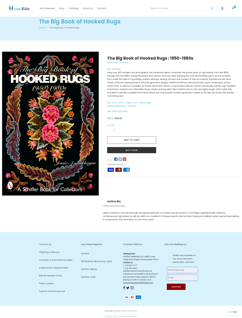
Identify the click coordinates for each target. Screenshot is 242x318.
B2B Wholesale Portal (50, 276)
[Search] (211, 8)
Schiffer (85, 254)
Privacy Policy (111, 316)
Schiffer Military (89, 269)
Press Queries (46, 283)
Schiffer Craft (88, 277)
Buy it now (132, 150)
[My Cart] (232, 8)
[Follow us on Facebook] (116, 159)
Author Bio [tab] (114, 201)
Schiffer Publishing (128, 311)
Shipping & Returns (49, 252)
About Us (88, 8)
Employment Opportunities (53, 268)
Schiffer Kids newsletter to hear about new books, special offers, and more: (184, 258)
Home (42, 27)
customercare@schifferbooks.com (138, 283)
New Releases (47, 8)
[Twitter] (127, 288)
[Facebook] (124, 288)
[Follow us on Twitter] (120, 159)
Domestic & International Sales (55, 260)
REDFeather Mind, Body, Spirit (96, 261)
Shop (62, 8)
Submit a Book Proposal (52, 291)
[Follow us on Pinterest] (124, 159)
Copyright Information (127, 316)
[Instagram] (132, 288)
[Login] (222, 8)
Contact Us (45, 244)
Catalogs (74, 8)
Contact (101, 8)
